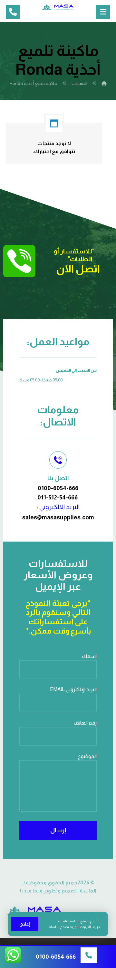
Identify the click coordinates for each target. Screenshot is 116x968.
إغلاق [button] (24, 924)
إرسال (58, 830)
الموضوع (87, 756)
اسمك (89, 656)
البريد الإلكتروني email (73, 689)
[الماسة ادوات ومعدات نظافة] (58, 7)
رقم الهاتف (85, 723)
